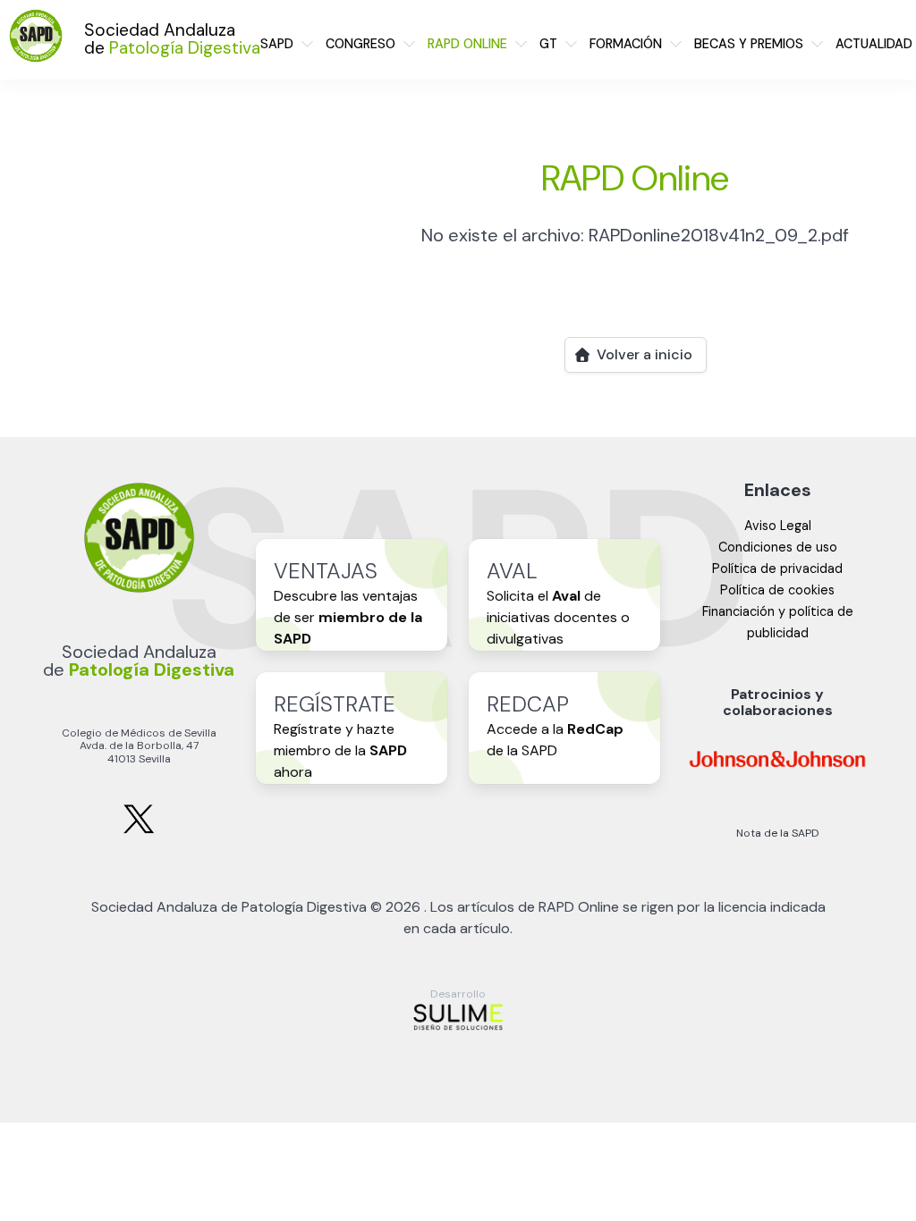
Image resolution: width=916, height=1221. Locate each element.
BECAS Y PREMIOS (748, 44)
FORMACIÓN (625, 44)
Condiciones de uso (777, 547)
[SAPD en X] (139, 830)
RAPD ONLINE (467, 44)
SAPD (276, 44)
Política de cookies (777, 590)
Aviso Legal (777, 526)
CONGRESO (360, 44)
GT (548, 44)
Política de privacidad (777, 568)
